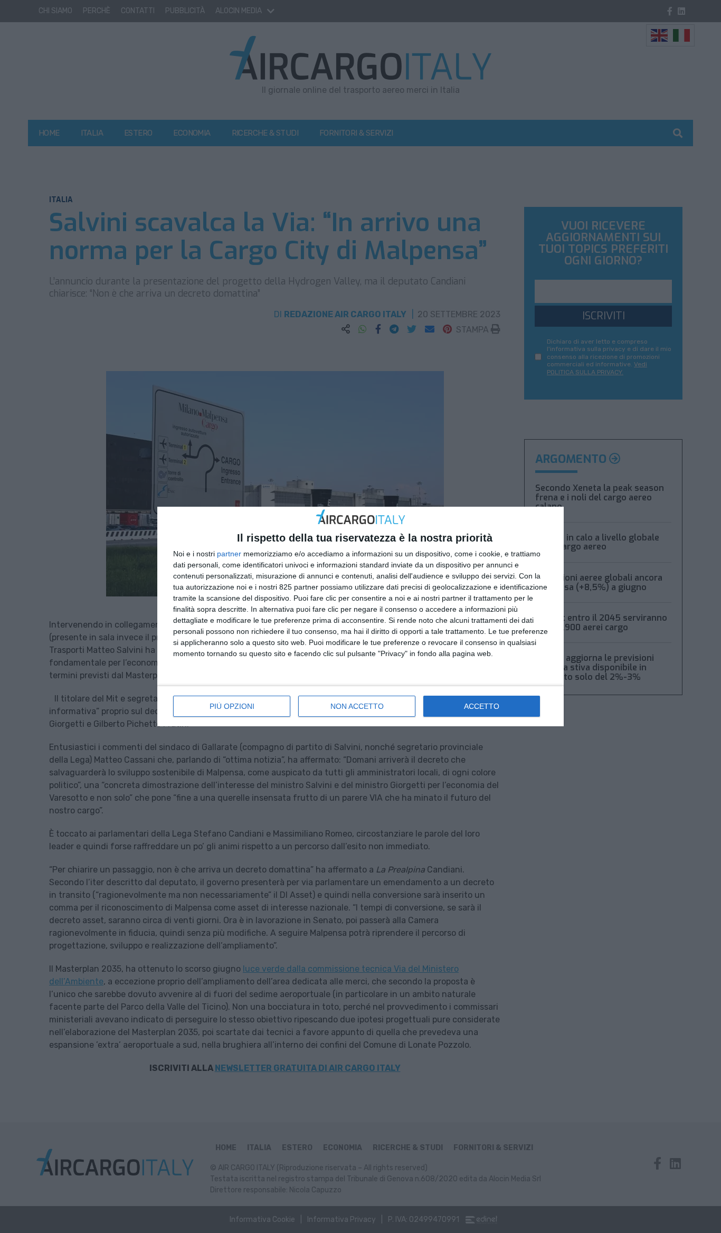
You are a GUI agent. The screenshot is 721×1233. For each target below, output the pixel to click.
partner (229, 553)
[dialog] (360, 617)
